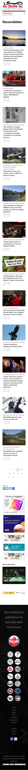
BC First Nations (19, 125)
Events (14, 715)
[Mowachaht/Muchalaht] (17, 677)
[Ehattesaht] (10, 662)
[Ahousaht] (10, 655)
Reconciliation (8, 48)
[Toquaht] (10, 691)
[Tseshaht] (17, 691)
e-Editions (14, 722)
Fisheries (13, 167)
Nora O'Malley (6, 63)
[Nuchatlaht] (10, 684)
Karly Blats (6, 140)
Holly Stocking (7, 349)
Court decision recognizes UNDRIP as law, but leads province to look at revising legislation (13, 209)
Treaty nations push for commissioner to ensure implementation (12, 244)
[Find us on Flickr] (15, 739)
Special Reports (14, 720)
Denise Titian (6, 99)
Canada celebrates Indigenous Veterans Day (12, 345)
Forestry (6, 167)
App (16, 761)
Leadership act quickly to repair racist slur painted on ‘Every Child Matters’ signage (13, 94)
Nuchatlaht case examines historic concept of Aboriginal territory (13, 453)
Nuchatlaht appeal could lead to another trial (12, 418)
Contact (14, 733)
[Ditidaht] (17, 655)
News (14, 710)
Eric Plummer (6, 178)
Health (5, 308)
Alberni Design (21, 758)
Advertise (14, 731)
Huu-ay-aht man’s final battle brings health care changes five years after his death (13, 312)
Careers (14, 712)
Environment (7, 165)
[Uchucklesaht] (10, 699)
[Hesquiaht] (17, 662)
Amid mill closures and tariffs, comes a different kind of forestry (12, 173)
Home (14, 707)
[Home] (12, 5)
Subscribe (14, 728)
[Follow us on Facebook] (11, 739)
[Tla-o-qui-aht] (17, 684)
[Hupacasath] (10, 669)
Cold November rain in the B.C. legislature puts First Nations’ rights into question (13, 278)
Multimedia (14, 717)
